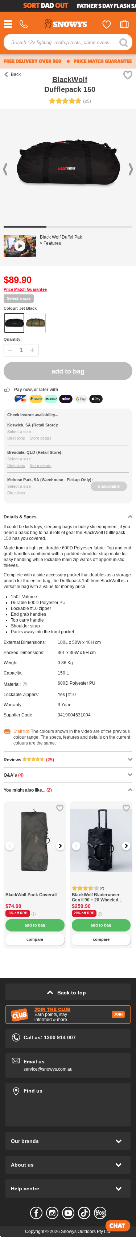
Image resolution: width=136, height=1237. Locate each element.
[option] (35, 833)
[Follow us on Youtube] (68, 1213)
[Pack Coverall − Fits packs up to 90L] (35, 888)
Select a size (18, 298)
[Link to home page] (68, 25)
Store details (40, 438)
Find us (68, 1089)
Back (16, 74)
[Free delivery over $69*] (33, 61)
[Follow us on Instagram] (52, 1213)
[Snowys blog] (100, 1213)
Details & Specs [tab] (20, 516)
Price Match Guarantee (25, 289)
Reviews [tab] (29, 759)
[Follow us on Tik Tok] (84, 1213)
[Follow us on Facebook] (36, 1213)
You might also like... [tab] (28, 790)
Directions (16, 438)
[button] (14, 846)
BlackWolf (69, 80)
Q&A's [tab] (14, 775)
